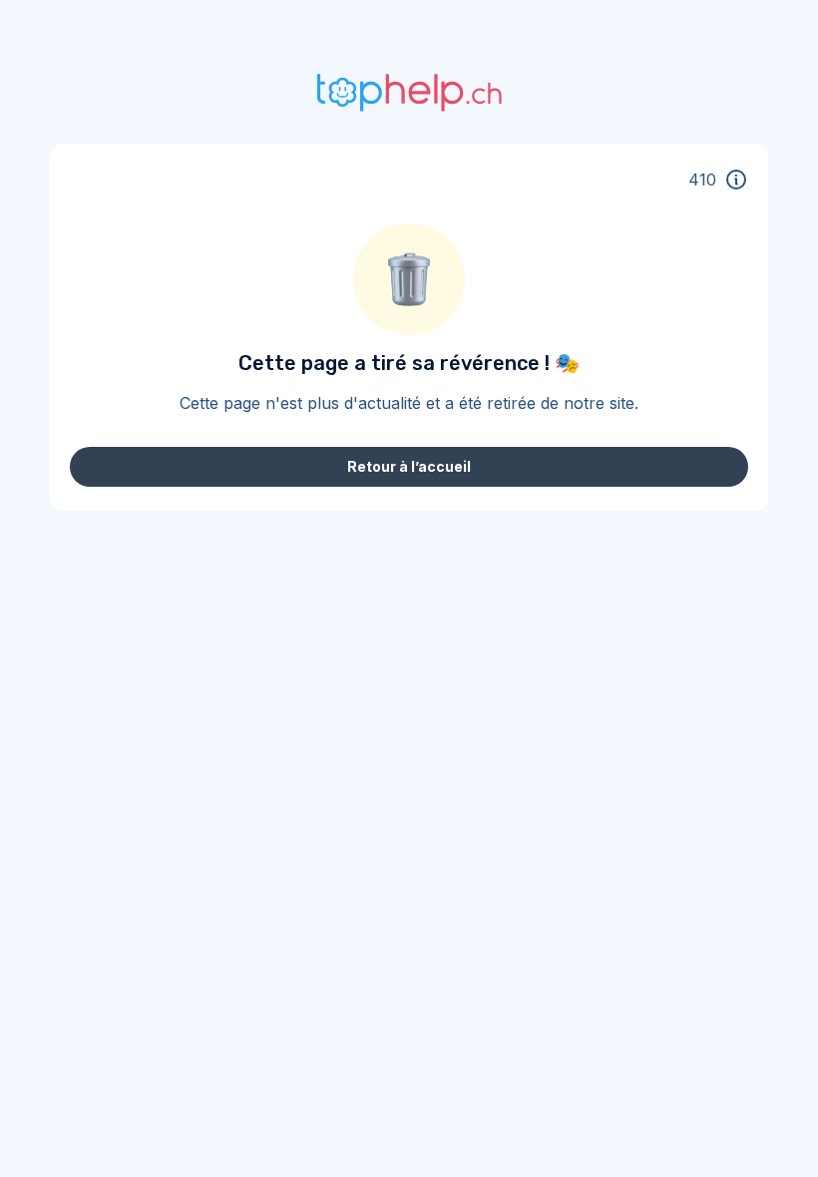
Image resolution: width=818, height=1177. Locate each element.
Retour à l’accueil (409, 466)
